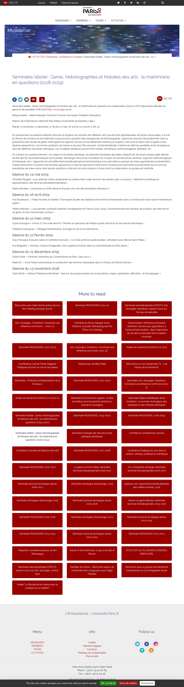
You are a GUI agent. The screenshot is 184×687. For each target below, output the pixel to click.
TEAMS (99, 20)
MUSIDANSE (62, 20)
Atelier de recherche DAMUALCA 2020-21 (37, 398)
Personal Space (70, 2)
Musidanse (18, 30)
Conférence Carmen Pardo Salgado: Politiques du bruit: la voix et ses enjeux (37, 366)
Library (41, 2)
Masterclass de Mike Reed (92, 364)
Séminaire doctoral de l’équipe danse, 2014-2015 (146, 519)
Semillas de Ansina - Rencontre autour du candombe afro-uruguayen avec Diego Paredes (92, 570)
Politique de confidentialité (92, 652)
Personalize (147, 683)
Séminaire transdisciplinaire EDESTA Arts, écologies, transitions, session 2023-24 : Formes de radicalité (146, 309)
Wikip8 (53, 2)
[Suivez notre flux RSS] (151, 650)
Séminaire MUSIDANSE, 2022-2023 (37, 347)
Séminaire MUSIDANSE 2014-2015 (37, 533)
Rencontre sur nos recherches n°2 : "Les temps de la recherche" (146, 366)
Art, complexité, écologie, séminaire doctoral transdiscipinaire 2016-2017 (147, 469)
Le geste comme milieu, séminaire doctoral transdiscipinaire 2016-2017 (92, 469)
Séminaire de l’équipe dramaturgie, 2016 (92, 483)
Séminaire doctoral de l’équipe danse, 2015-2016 (92, 502)
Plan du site (92, 656)
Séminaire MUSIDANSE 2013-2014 (147, 533)
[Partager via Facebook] (14, 99)
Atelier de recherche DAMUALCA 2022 (146, 347)
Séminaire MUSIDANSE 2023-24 (92, 305)
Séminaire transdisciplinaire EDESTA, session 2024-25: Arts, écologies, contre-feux (37, 570)
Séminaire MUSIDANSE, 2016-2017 (37, 467)
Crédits (92, 642)
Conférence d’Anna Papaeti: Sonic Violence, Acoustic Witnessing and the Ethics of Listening (92, 326)
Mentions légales (92, 646)
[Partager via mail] (26, 99)
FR (16, 2)
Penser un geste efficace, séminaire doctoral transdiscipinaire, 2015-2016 (146, 502)
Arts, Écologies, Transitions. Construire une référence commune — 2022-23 (37, 324)
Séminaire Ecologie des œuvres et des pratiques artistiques (92, 435)
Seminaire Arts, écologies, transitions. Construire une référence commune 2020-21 (146, 384)
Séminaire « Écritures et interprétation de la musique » (37, 382)
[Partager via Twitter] (20, 99)
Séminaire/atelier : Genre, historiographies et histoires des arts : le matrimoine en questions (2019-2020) (37, 419)
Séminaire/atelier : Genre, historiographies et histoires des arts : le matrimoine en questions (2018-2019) (37, 436)
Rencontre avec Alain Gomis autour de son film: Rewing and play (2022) (37, 307)
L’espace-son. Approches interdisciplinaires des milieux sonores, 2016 (146, 485)
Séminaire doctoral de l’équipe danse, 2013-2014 (92, 535)
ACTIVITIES (117, 20)
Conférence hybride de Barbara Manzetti (37, 450)
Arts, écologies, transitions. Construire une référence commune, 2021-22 (92, 349)
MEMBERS (82, 20)
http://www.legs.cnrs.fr (59, 109)
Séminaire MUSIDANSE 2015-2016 (37, 517)
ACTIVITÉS (38, 57)
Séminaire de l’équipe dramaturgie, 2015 (37, 500)
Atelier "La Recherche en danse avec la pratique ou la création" (37, 586)
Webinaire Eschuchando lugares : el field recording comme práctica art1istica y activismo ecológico (92, 401)
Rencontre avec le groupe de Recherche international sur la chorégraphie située (146, 569)
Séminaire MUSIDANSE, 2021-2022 (92, 380)
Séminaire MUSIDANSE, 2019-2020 (92, 415)
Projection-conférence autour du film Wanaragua (37, 552)
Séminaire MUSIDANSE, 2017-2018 (92, 450)
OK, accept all (108, 683)
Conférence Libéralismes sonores (146, 433)
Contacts (92, 649)
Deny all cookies (128, 683)
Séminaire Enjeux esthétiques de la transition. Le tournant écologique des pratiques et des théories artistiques (147, 401)
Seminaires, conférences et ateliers (64, 57)
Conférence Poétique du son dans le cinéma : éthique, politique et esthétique (147, 452)
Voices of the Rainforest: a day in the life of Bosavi (92, 552)
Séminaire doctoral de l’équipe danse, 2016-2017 (37, 485)
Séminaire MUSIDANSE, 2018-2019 (146, 415)
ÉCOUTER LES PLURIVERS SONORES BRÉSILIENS (146, 552)
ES (11, 2)
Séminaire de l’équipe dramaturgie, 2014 (92, 517)
